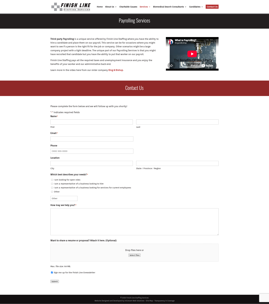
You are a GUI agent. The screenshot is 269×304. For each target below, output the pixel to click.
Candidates (194, 7)
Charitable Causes (128, 7)
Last (138, 127)
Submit (55, 281)
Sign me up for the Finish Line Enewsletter (74, 272)
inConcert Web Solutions (134, 301)
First (52, 127)
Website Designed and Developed (108, 301)
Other (57, 191)
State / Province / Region (148, 168)
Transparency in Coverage (165, 301)
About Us (109, 7)
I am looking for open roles (67, 180)
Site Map (149, 301)
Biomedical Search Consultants (168, 7)
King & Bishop (115, 70)
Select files (134, 255)
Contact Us (212, 6)
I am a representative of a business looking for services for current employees (92, 187)
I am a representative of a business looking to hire (79, 183)
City (52, 168)
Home (100, 7)
